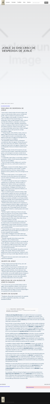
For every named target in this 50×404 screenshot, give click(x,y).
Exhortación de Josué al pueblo (5, 386)
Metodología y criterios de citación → (12, 311)
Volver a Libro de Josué (30, 387)
